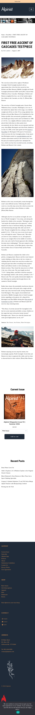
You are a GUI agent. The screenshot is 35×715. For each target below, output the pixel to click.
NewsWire (8, 34)
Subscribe (17, 1)
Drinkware (4, 594)
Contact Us (4, 565)
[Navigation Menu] (31, 9)
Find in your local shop (10, 602)
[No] (33, 708)
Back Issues (4, 585)
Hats (2, 592)
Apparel (3, 590)
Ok (18, 712)
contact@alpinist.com (7, 651)
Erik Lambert (6, 50)
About (3, 560)
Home (3, 34)
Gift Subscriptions (6, 588)
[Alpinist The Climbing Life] (7, 9)
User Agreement (6, 569)
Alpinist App (5, 556)
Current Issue (5, 552)
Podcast (3, 558)
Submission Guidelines (8, 563)
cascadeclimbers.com (23, 136)
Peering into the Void (7, 486)
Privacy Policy (5, 567)
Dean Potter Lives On (7, 467)
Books (3, 597)
